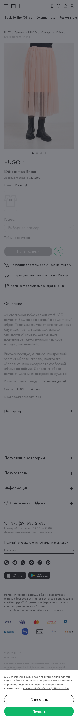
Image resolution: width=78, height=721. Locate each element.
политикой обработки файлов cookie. (46, 688)
